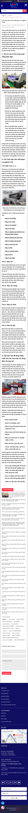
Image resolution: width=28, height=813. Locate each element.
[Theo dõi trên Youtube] (19, 782)
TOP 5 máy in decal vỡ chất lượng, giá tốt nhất (13, 511)
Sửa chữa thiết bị (5, 699)
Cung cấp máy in (5, 690)
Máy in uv (12, 166)
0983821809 (8, 1)
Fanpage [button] (4, 746)
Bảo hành (3, 716)
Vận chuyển (4, 718)
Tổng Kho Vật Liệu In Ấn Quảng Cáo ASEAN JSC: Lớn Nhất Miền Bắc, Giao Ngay (13, 515)
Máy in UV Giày (6, 635)
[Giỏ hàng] (25, 6)
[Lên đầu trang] (25, 806)
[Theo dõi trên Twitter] (2, 782)
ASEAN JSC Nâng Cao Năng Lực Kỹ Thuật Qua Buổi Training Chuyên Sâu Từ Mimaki (13, 508)
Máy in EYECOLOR (7, 621)
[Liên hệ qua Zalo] (2, 803)
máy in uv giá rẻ (16, 633)
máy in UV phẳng (16, 635)
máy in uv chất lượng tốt (15, 630)
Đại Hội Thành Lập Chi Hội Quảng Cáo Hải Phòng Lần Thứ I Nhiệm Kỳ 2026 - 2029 (13, 500)
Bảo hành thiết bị (5, 696)
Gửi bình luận (6, 673)
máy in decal (12, 619)
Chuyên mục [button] (5, 710)
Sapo (17, 809)
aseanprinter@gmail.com (13, 761)
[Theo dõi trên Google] (11, 782)
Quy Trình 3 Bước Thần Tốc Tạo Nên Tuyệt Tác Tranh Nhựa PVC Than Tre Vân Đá (13, 519)
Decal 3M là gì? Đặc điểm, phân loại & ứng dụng (13, 556)
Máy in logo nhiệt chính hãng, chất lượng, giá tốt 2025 (13, 600)
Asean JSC (18, 808)
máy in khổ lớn (14, 624)
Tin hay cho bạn (7, 489)
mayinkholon (17, 621)
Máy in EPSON (20, 619)
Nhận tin (13, 798)
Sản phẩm (3, 713)
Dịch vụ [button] (3, 688)
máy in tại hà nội (19, 626)
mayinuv (17, 628)
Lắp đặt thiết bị (4, 693)
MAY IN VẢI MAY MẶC (19, 639)
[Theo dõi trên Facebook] (7, 782)
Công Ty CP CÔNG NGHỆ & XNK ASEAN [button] (11, 764)
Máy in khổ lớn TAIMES (8, 626)
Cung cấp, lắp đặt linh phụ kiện (8, 704)
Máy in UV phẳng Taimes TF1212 (11, 637)
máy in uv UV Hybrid (7, 639)
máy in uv (5, 630)
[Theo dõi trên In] (15, 782)
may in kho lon (6, 624)
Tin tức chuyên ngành (6, 721)
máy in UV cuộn (6, 633)
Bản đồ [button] (3, 727)
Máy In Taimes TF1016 (8, 628)
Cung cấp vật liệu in (5, 702)
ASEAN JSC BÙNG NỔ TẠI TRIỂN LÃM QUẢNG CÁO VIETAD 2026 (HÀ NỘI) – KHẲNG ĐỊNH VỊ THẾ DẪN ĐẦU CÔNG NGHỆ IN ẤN (13, 524)
